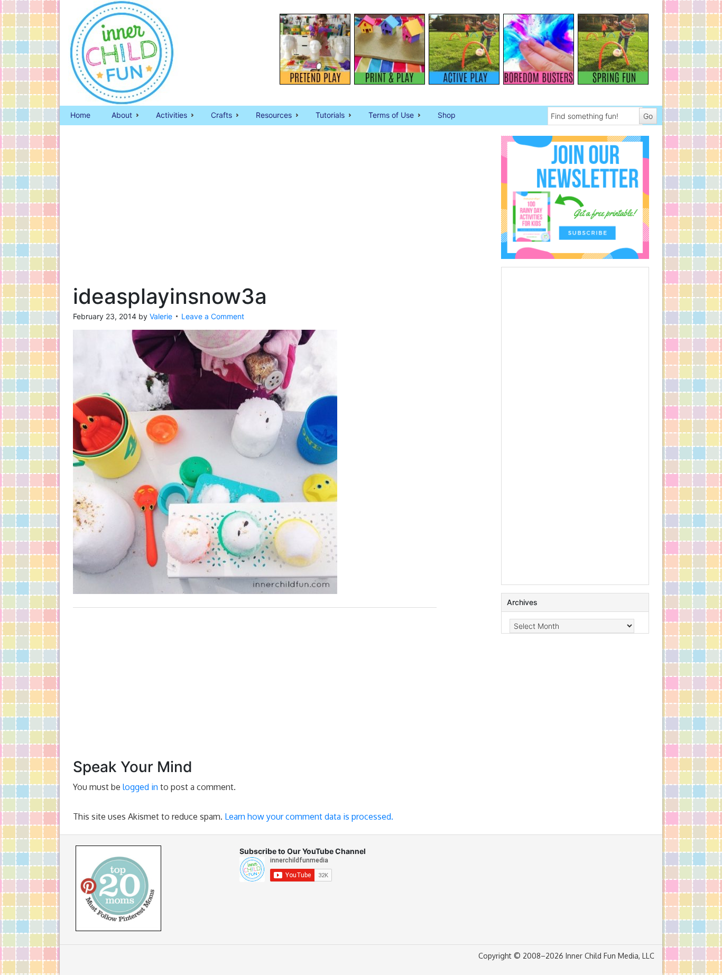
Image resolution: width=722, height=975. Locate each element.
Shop (447, 114)
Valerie (161, 316)
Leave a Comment (212, 316)
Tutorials (325, 115)
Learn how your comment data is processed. (309, 816)
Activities (166, 115)
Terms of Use (386, 115)
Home (80, 114)
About (116, 115)
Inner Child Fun (112, 53)
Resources (268, 115)
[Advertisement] (255, 210)
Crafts (216, 115)
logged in (140, 787)
